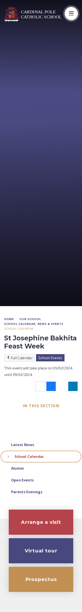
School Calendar (19, 329)
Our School (30, 319)
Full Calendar (22, 357)
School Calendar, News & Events (33, 324)
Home (9, 319)
